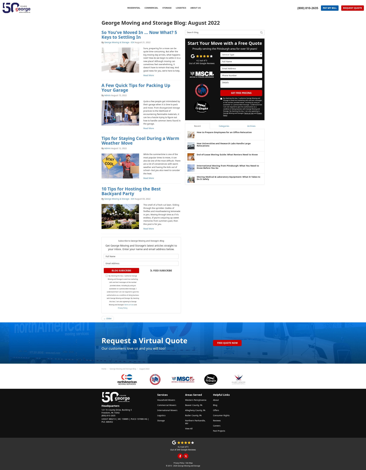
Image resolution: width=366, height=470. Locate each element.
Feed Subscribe (162, 270)
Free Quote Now (227, 343)
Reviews (217, 420)
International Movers (167, 410)
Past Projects (219, 430)
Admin (107, 95)
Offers (216, 410)
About (216, 400)
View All (189, 428)
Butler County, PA (193, 415)
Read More (148, 75)
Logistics (161, 415)
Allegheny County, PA (195, 410)
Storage (161, 420)
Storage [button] (167, 7)
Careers (216, 425)
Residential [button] (133, 7)
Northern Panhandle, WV (195, 422)
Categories (224, 126)
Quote (352, 8)
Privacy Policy (122, 308)
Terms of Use (129, 305)
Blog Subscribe (121, 270)
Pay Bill (330, 8)
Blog (215, 405)
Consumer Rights (221, 415)
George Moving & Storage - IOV (119, 42)
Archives (251, 126)
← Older (108, 318)
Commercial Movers (166, 405)
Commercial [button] (151, 7)
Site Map (189, 463)
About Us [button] (195, 7)
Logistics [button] (181, 7)
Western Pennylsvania (195, 400)
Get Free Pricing (241, 93)
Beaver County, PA (193, 405)
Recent (197, 126)
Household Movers (166, 400)
